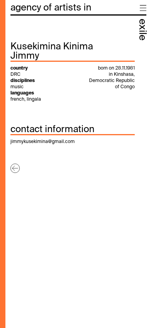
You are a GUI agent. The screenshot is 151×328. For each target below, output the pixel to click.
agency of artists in (50, 7)
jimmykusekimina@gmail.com (42, 142)
